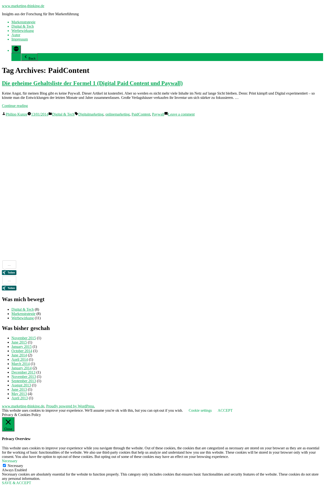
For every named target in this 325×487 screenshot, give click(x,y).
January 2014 (21, 368)
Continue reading (15, 106)
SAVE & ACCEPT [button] (16, 483)
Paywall (158, 114)
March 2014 (20, 364)
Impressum (19, 39)
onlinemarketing (117, 114)
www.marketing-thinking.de (23, 6)
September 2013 (23, 381)
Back (32, 58)
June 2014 (19, 355)
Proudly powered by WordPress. (70, 406)
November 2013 (23, 377)
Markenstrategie (23, 22)
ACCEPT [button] (225, 410)
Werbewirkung (22, 31)
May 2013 (19, 394)
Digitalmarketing (90, 114)
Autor (15, 35)
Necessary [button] (9, 461)
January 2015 (21, 347)
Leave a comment (181, 114)
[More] (16, 49)
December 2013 (23, 372)
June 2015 (19, 342)
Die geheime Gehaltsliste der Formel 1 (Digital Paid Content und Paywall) (92, 83)
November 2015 (23, 338)
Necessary (15, 466)
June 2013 (19, 389)
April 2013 (19, 398)
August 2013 (21, 385)
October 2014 (21, 351)
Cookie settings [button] (200, 410)
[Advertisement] (21, 188)
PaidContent (141, 114)
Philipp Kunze (16, 114)
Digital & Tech (22, 26)
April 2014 (19, 359)
